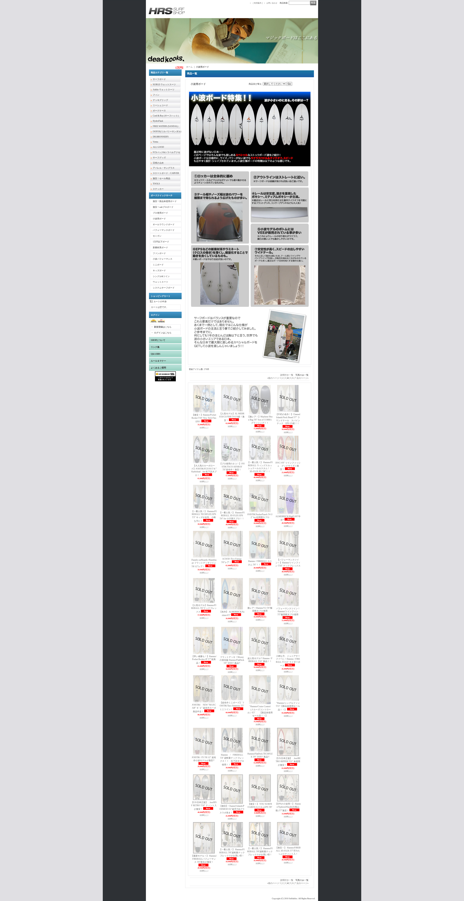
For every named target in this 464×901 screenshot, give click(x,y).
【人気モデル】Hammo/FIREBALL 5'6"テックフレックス (204, 608)
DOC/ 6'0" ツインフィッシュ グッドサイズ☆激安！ (288, 466)
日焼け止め (158, 163)
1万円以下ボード (161, 241)
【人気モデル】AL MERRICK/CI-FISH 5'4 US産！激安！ (232, 417)
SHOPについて (158, 340)
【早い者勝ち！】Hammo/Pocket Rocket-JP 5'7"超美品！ (204, 659)
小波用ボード (159, 218)
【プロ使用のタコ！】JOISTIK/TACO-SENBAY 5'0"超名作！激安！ (232, 466)
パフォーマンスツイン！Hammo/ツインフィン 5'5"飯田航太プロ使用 (288, 611)
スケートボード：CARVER (166, 173)
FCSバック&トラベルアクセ (166, 152)
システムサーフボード (164, 287)
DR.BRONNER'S (161, 136)
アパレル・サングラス (164, 168)
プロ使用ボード (160, 213)
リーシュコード (160, 105)
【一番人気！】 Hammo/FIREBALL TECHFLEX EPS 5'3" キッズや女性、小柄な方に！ (204, 516)
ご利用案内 (256, 3)
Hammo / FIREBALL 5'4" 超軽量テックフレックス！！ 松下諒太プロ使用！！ (232, 760)
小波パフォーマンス (162, 259)
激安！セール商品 (161, 178)
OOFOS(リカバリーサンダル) (167, 131)
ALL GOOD (158, 147)
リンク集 (155, 347)
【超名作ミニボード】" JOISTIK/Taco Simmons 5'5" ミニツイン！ (232, 706)
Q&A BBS (155, 354)
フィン (156, 95)
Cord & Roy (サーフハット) (166, 115)
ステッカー (158, 189)
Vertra (155, 142)
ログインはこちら (162, 332)
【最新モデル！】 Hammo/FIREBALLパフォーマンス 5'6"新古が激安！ (204, 859)
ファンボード (159, 253)
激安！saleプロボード (163, 207)
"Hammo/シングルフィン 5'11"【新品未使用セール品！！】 (288, 706)
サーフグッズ (159, 157)
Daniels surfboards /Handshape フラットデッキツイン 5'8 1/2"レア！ (203, 563)
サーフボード (159, 79)
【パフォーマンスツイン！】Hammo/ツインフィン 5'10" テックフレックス (288, 562)
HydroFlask (158, 121)
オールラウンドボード (164, 224)
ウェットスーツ (160, 282)
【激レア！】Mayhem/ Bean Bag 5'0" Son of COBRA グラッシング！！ (259, 419)
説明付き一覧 (286, 375)
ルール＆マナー (158, 361)
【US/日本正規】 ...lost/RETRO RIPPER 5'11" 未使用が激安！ (288, 761)
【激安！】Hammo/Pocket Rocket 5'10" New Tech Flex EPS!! (204, 418)
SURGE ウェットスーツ (164, 84)
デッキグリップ (160, 100)
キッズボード (159, 270)
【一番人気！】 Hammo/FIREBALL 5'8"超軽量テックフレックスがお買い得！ (232, 852)
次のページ (302, 378)
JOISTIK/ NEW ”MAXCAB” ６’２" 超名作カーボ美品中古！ (204, 708)
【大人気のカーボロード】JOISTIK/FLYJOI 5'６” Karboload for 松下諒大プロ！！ (204, 470)
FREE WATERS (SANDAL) (165, 126)
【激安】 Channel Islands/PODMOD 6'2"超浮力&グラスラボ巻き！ (232, 809)
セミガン (157, 236)
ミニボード (158, 264)
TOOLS (156, 183)
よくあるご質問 (158, 367)
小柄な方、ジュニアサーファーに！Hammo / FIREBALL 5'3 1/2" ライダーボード (288, 661)
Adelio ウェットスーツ (163, 89)
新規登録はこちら (162, 327)
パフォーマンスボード (164, 230)
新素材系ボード (160, 247)
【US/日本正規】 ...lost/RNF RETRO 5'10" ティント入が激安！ (204, 805)
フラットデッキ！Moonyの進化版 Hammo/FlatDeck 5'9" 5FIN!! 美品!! (232, 660)
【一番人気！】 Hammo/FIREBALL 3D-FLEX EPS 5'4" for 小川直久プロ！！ (232, 515)
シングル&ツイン (161, 276)
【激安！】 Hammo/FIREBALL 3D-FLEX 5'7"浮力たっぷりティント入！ (288, 850)
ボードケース (159, 110)
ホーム (189, 67)
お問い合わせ (271, 3)
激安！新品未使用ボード (165, 201)
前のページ (273, 378)
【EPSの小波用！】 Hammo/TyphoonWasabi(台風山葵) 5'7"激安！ (288, 807)
